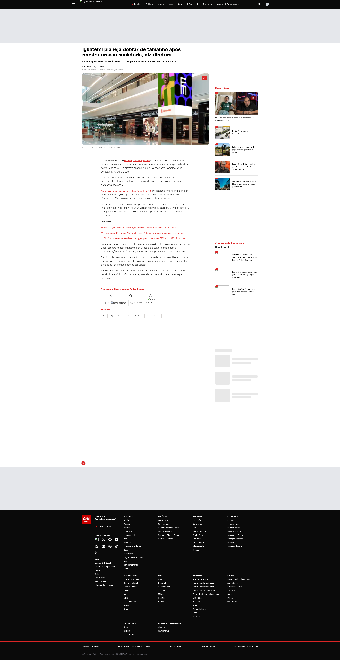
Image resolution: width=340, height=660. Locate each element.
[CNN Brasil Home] (96, 4)
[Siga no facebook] (130, 295)
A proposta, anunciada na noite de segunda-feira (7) (126, 191)
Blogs (97, 570)
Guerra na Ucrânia (131, 579)
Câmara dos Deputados (168, 527)
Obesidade (232, 601)
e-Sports (196, 616)
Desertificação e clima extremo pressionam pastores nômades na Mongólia (244, 291)
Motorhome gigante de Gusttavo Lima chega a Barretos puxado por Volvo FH (244, 184)
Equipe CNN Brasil (103, 563)
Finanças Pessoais (235, 539)
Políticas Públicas (165, 539)
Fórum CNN (100, 578)
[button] (145, 112)
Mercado (231, 520)
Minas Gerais (198, 546)
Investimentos (233, 524)
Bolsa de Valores (234, 531)
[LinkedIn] (103, 546)
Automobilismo (199, 609)
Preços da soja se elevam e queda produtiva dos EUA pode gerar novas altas (244, 274)
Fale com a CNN (208, 646)
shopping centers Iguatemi (137, 160)
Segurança (197, 524)
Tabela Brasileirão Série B (203, 587)
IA (197, 4)
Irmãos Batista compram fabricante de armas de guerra (243, 132)
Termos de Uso (175, 646)
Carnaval (162, 583)
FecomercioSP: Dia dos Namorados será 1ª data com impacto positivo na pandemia (144, 233)
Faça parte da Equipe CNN (246, 646)
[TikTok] (116, 546)
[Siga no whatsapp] (150, 295)
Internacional (129, 535)
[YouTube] (116, 539)
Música (161, 594)
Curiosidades (129, 634)
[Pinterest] (110, 546)
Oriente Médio (130, 601)
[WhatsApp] (97, 552)
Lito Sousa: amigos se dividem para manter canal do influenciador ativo (234, 119)
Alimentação (232, 583)
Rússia (126, 605)
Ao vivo (137, 4)
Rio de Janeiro (199, 542)
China (126, 609)
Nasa (126, 627)
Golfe (195, 613)
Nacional (127, 527)
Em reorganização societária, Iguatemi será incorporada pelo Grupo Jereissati (141, 227)
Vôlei (195, 605)
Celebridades (164, 587)
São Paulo (197, 539)
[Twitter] (103, 539)
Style (126, 568)
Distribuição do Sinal (104, 585)
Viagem (161, 627)
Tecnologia (128, 554)
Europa (127, 590)
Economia (128, 531)
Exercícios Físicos (234, 587)
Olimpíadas (197, 598)
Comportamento (131, 565)
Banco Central (233, 527)
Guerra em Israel (131, 583)
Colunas (98, 574)
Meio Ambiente (199, 531)
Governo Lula (163, 524)
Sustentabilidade (234, 546)
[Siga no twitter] (111, 295)
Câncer (230, 594)
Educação (197, 520)
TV (159, 605)
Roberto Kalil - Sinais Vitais (238, 579)
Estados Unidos (130, 587)
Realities (161, 598)
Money (161, 4)
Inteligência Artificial (132, 546)
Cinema (161, 590)
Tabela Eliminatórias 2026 (204, 590)
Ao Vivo (127, 520)
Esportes (207, 4)
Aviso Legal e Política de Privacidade (134, 646)
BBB (160, 579)
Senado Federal (165, 531)
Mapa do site (100, 581)
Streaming (162, 601)
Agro (180, 4)
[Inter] (97, 539)
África (126, 598)
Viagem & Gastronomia (228, 4)
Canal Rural (222, 247)
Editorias (128, 516)
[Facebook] (110, 539)
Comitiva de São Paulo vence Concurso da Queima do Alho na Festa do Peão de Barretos (244, 257)
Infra (189, 4)
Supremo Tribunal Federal (169, 535)
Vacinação (231, 590)
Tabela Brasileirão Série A (203, 583)
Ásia (125, 594)
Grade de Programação (105, 566)
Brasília (196, 550)
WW (171, 4)
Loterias (230, 542)
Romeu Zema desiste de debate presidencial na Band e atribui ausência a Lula (243, 167)
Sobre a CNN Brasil (90, 646)
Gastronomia (163, 631)
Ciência (127, 631)
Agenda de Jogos (200, 579)
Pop (125, 539)
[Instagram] (97, 546)
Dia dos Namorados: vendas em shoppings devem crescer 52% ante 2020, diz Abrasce (145, 238)
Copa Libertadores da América (206, 594)
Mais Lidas (221, 88)
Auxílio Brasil (198, 535)
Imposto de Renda (235, 535)
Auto (126, 561)
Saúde (126, 550)
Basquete (197, 601)
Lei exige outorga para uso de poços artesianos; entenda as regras (243, 149)
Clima (195, 527)
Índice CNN (163, 520)
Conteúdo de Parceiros (228, 243)
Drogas (230, 598)
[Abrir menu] (73, 4)
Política (149, 4)
